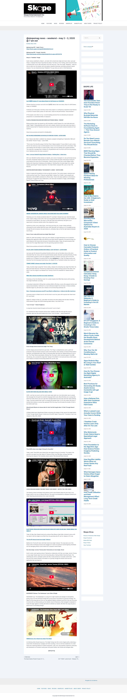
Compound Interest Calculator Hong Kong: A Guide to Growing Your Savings (91, 276)
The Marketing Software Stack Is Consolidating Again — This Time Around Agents (91, 128)
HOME (38, 688)
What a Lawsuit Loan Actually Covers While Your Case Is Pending (92, 413)
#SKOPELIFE (61, 688)
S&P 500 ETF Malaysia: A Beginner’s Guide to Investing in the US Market (91, 301)
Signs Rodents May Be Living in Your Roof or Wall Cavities (92, 363)
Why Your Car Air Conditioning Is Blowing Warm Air (90, 352)
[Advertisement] (93, 572)
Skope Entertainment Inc (34, 15)
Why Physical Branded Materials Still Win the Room (91, 116)
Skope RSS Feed (87, 540)
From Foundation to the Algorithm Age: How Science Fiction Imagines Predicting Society (91, 449)
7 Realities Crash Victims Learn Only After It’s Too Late (91, 424)
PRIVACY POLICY (86, 688)
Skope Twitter (86, 543)
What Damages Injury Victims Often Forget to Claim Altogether (92, 474)
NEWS (49, 688)
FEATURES (44, 688)
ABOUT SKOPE (77, 688)
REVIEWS (54, 688)
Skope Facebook (87, 538)
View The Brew (87, 545)
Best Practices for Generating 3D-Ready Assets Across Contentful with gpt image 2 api (92, 388)
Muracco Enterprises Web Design (91, 536)
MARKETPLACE (68, 688)
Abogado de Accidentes (91, 680)
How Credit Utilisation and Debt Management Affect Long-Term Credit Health (92, 497)
